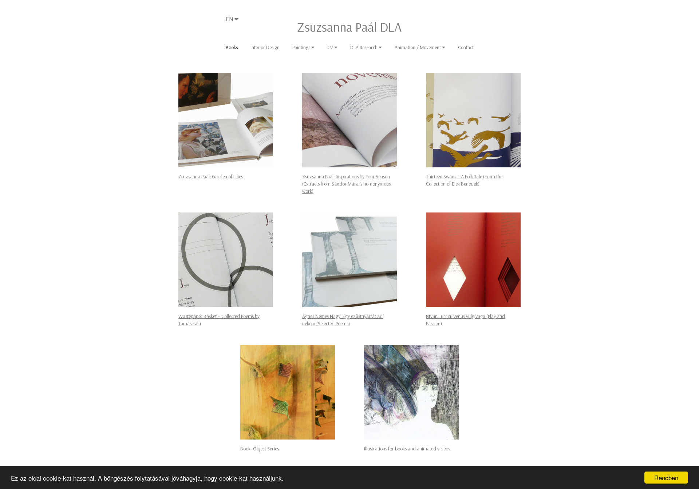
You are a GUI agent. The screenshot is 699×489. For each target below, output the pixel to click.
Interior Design (265, 47)
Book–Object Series (259, 448)
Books (232, 47)
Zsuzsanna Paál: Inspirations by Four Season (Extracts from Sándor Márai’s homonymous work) (346, 183)
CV (330, 47)
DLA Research (364, 47)
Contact (466, 47)
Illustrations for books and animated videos (407, 448)
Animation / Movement (418, 47)
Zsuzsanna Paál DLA (349, 27)
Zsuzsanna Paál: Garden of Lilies (210, 176)
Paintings (301, 47)
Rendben (666, 477)
